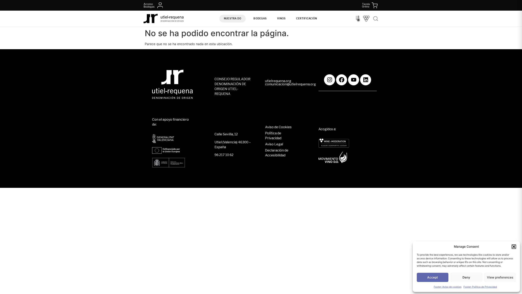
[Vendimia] (366, 18)
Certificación (306, 18)
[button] (514, 247)
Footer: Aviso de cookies (447, 286)
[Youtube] (353, 79)
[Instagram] (329, 79)
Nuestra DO (232, 18)
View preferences (500, 277)
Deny (466, 277)
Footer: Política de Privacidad (480, 286)
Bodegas (260, 18)
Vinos (281, 18)
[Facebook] (341, 79)
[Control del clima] (358, 18)
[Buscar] (375, 18)
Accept (432, 277)
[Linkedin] (365, 79)
